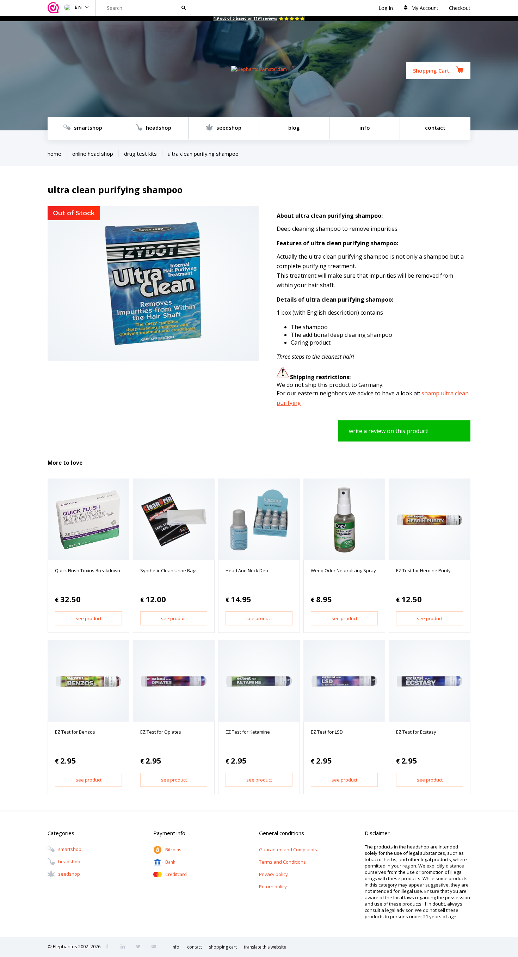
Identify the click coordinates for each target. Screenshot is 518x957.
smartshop (88, 127)
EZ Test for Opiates (160, 732)
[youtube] (156, 947)
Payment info (169, 832)
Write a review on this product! (388, 431)
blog (294, 127)
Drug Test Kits (140, 153)
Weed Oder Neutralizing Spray (343, 570)
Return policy (273, 886)
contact (435, 127)
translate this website (265, 947)
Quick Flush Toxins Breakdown (87, 570)
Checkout (459, 8)
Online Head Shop (92, 153)
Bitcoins (173, 850)
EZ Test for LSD (327, 732)
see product (88, 618)
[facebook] (109, 947)
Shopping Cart (431, 70)
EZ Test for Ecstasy (416, 732)
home (54, 153)
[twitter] (140, 947)
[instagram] (125, 947)
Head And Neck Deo (247, 570)
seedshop (228, 127)
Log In (385, 8)
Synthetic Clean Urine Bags (169, 570)
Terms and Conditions (282, 862)
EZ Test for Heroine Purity (423, 570)
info (364, 127)
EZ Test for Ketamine (248, 732)
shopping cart (223, 947)
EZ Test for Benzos (75, 732)
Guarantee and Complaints (288, 849)
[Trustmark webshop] (54, 8)
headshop (158, 127)
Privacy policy (273, 874)
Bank (170, 862)
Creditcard (176, 874)
